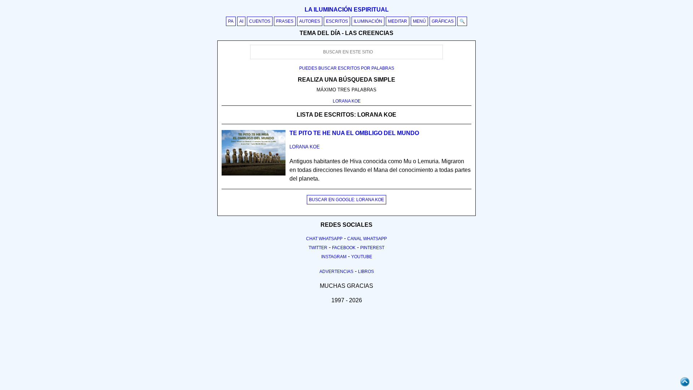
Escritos (337, 21)
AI (241, 21)
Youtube (361, 256)
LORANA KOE (347, 101)
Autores (309, 21)
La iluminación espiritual (347, 9)
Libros (366, 271)
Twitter (318, 247)
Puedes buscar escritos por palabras (346, 68)
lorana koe (304, 147)
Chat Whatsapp (324, 238)
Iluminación (368, 21)
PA (231, 21)
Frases (284, 21)
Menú (419, 21)
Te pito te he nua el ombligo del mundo (354, 133)
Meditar (397, 21)
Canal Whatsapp (367, 238)
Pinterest (372, 247)
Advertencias (336, 271)
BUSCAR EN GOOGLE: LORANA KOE (346, 199)
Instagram (333, 256)
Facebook (344, 247)
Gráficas (443, 21)
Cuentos (259, 21)
